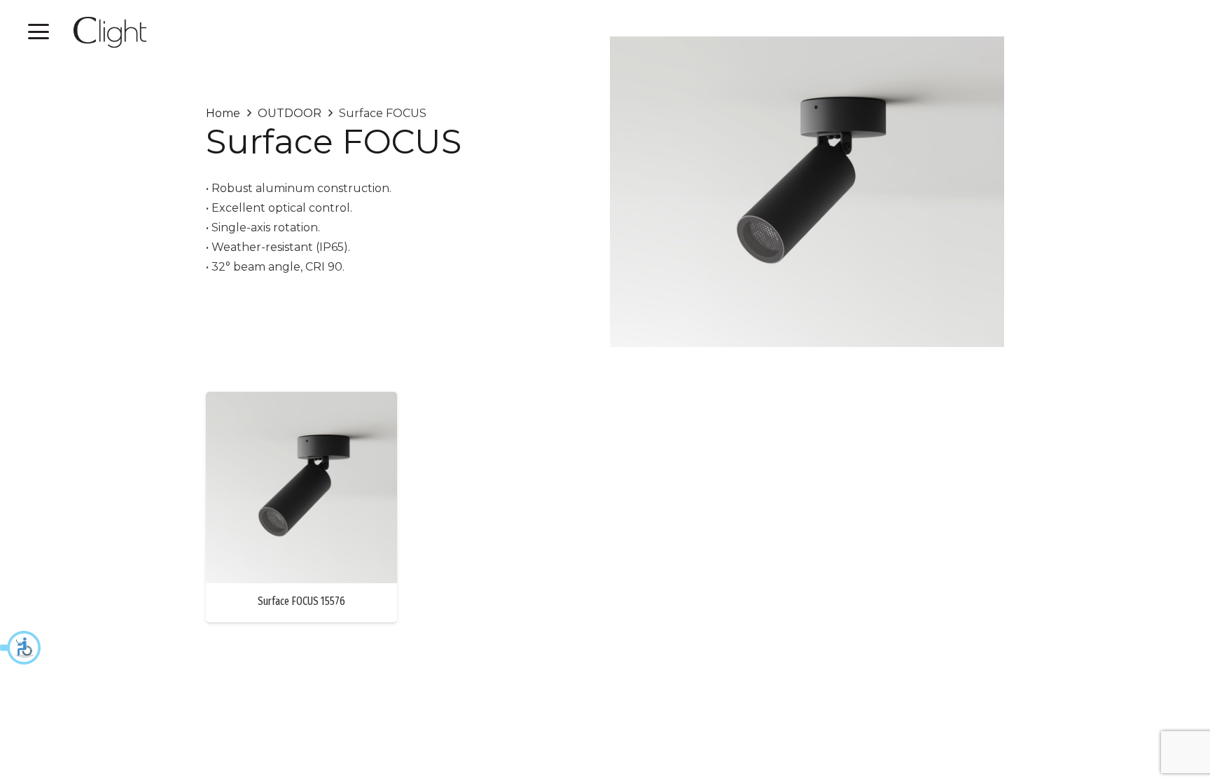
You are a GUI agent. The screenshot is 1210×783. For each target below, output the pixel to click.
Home (223, 113)
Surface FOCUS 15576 (301, 601)
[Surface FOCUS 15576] (301, 487)
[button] (21, 647)
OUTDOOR (289, 113)
